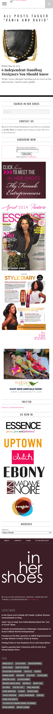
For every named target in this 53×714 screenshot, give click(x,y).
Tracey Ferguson (9, 695)
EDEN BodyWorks (34, 663)
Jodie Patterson (21, 667)
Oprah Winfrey (8, 707)
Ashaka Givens (8, 675)
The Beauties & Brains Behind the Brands (19, 703)
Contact (17, 540)
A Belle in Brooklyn (26, 695)
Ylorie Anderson (9, 691)
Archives (5, 529)
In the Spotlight (42, 540)
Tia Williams (42, 675)
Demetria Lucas (9, 679)
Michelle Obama (23, 707)
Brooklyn (20, 675)
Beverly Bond (33, 691)
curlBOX (40, 695)
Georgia (37, 671)
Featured (6, 687)
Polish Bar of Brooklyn (12, 671)
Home (28, 540)
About (6, 540)
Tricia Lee (28, 671)
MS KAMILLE (33, 600)
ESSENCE (21, 691)
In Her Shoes (8, 667)
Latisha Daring (24, 679)
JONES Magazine (33, 687)
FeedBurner (32, 156)
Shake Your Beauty (10, 699)
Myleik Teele (38, 683)
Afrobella (27, 683)
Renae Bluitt (8, 663)
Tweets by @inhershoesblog (13, 407)
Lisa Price (31, 675)
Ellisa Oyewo (20, 663)
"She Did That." (18, 687)
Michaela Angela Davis (11, 683)
